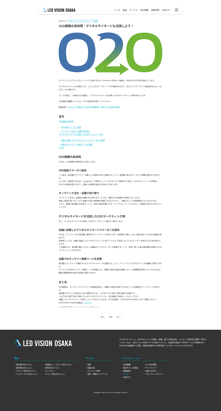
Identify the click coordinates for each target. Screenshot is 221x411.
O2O (71, 21)
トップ (117, 9)
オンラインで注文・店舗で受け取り (75, 131)
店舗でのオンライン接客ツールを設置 (76, 144)
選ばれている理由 (130, 367)
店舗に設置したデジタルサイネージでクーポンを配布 (83, 140)
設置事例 (155, 9)
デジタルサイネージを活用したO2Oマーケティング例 (81, 134)
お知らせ (166, 9)
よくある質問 (150, 364)
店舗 (95, 21)
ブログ (126, 374)
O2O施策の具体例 (66, 121)
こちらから (87, 302)
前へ (103, 317)
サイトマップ (150, 367)
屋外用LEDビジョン (24, 364)
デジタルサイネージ (83, 21)
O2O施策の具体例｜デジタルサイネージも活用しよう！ (80, 307)
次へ (118, 317)
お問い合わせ (150, 370)
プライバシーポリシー (154, 374)
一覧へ (110, 317)
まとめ (61, 147)
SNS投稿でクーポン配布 (71, 127)
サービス (133, 9)
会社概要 (144, 9)
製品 (125, 9)
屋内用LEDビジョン (24, 367)
